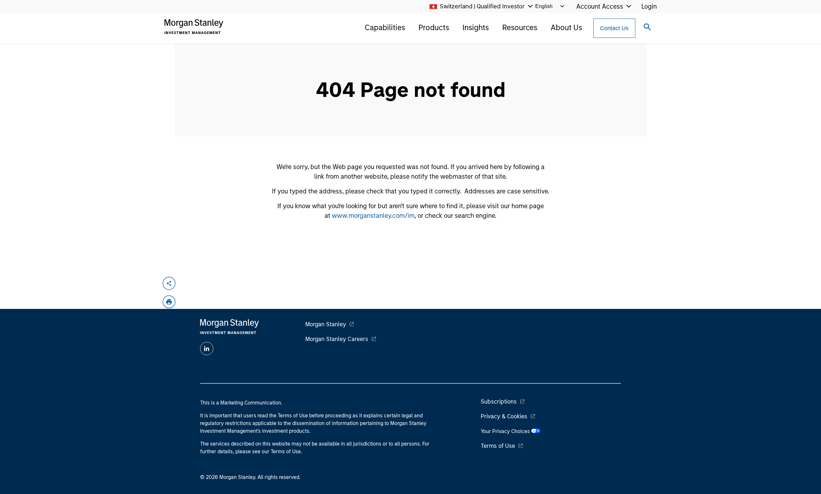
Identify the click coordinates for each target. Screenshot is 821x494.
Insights (475, 27)
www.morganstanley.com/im (373, 215)
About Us (566, 27)
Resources (519, 27)
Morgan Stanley (325, 324)
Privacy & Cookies (504, 416)
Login (649, 6)
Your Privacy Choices (506, 431)
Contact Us (614, 28)
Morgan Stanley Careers (336, 339)
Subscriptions (499, 401)
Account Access (599, 6)
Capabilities (385, 27)
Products (434, 27)
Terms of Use (498, 445)
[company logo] (193, 26)
